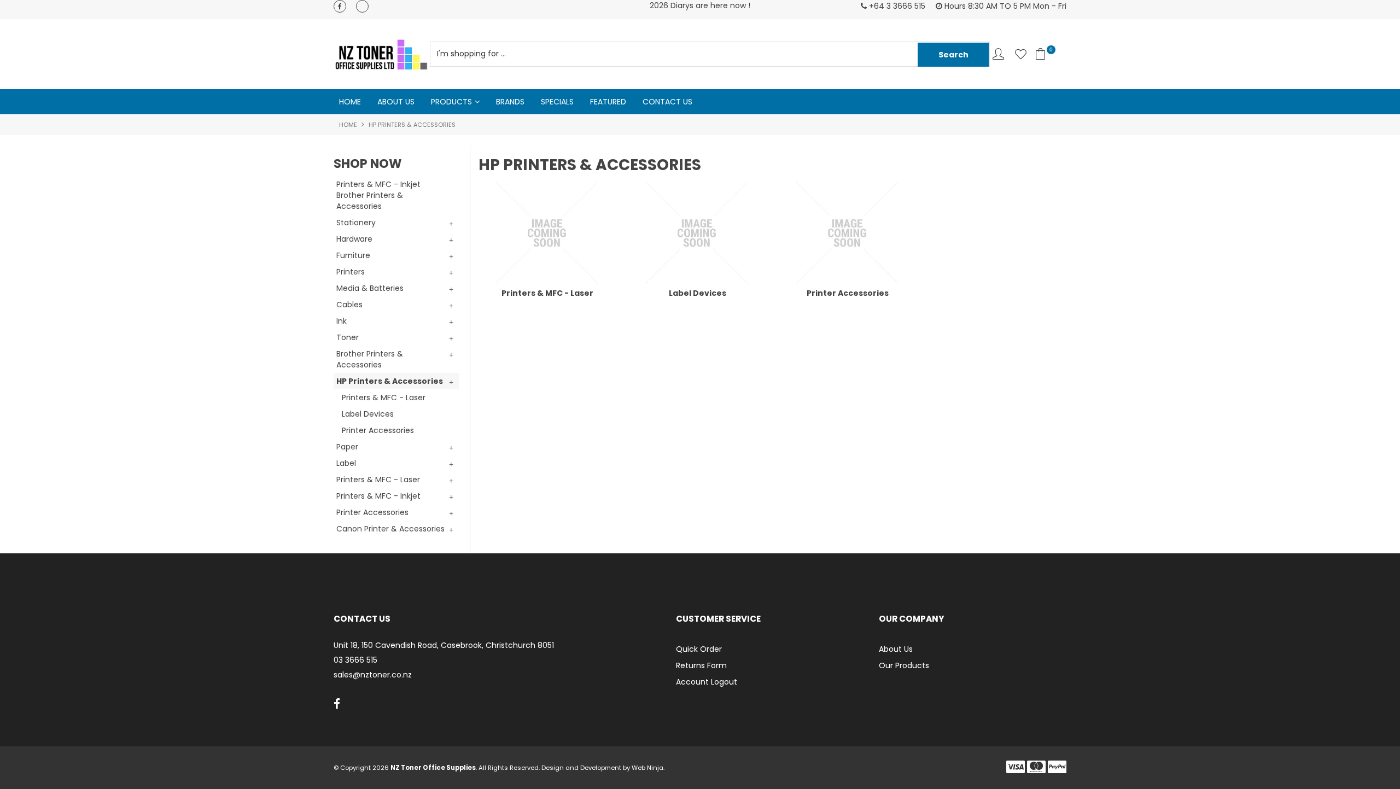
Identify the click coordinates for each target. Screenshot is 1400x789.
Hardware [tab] (354, 238)
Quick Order (699, 649)
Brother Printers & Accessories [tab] (369, 359)
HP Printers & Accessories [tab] (389, 381)
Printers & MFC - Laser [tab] (383, 397)
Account (998, 54)
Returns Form (701, 665)
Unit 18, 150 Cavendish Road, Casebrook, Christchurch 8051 (444, 645)
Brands (510, 101)
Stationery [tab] (356, 222)
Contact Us (667, 101)
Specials (557, 101)
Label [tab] (346, 463)
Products (451, 101)
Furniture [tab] (353, 255)
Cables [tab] (349, 304)
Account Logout (706, 681)
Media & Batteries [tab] (370, 288)
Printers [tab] (350, 271)
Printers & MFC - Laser (547, 293)
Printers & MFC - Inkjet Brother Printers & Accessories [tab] (378, 195)
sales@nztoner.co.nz (373, 675)
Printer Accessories (848, 293)
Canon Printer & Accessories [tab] (390, 528)
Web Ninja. (648, 767)
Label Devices (697, 293)
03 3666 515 (355, 660)
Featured (608, 101)
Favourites (1020, 54)
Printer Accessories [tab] (378, 430)
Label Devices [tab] (368, 413)
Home (350, 101)
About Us (396, 101)
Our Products (904, 665)
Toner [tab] (347, 337)
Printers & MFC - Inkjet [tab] (378, 495)
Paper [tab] (347, 446)
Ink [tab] (341, 320)
